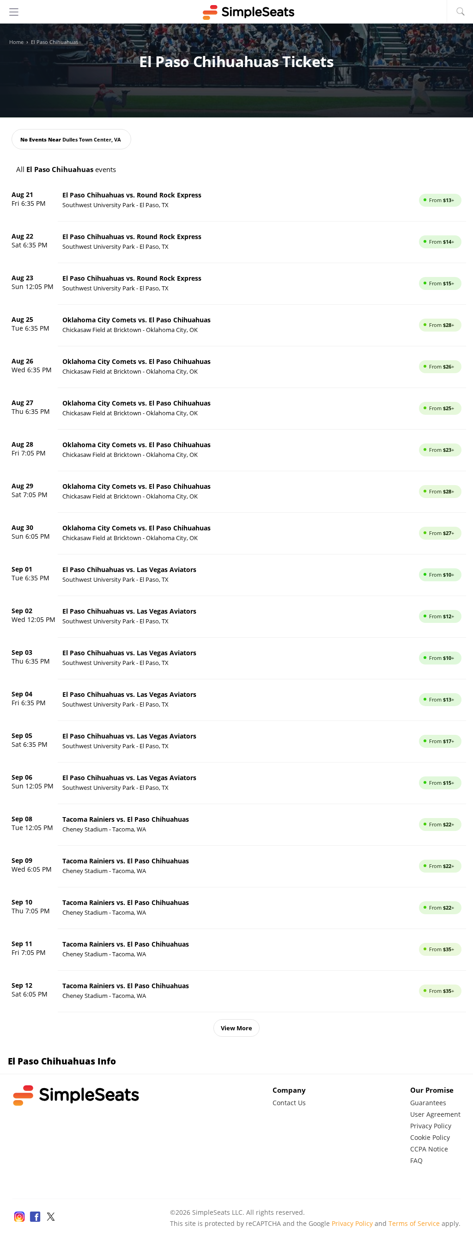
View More (236, 1028)
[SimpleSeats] (236, 12)
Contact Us (289, 1102)
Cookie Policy (430, 1137)
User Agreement (435, 1114)
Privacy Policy (430, 1125)
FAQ (416, 1160)
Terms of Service (414, 1223)
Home (16, 42)
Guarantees (428, 1102)
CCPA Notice (429, 1149)
